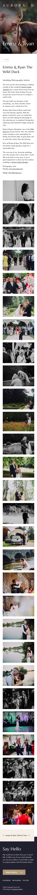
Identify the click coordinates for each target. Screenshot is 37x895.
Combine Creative (17, 889)
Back (7, 59)
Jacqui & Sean (10, 835)
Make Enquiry (11, 872)
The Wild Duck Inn (15, 173)
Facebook (7, 880)
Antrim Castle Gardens (20, 162)
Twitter (25, 880)
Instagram (16, 880)
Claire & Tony (22, 835)
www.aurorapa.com (16, 169)
